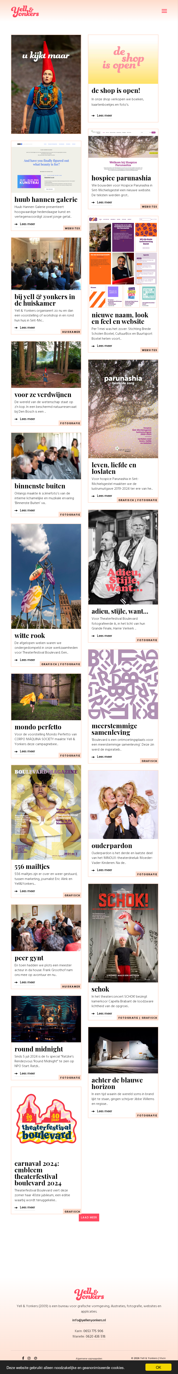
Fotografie (70, 423)
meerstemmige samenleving (114, 728)
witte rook (30, 635)
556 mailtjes (32, 866)
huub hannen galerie (46, 199)
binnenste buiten (40, 485)
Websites (149, 207)
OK (158, 1367)
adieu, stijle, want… (120, 611)
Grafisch (126, 500)
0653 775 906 (93, 1331)
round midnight (39, 1049)
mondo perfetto (38, 726)
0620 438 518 (95, 1336)
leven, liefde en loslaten (114, 468)
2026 (137, 1358)
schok (100, 989)
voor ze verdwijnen (43, 394)
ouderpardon (112, 845)
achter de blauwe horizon (117, 1083)
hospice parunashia (121, 177)
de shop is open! (116, 90)
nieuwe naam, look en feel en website (120, 318)
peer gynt (29, 957)
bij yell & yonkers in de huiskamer (45, 299)
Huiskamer (71, 332)
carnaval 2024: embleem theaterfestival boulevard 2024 (38, 1173)
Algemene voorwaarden (89, 1359)
